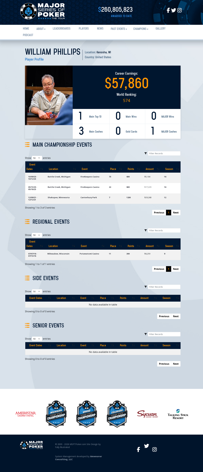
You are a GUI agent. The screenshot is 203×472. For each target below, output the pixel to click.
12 (165, 197)
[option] (25, 414)
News (100, 28)
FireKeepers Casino (90, 176)
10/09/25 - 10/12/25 (32, 177)
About (40, 29)
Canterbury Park (89, 197)
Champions (139, 29)
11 (110, 253)
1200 (128, 197)
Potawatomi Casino (89, 253)
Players (84, 28)
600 (128, 176)
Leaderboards (61, 28)
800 (128, 187)
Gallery (161, 28)
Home (26, 28)
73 (110, 176)
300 (128, 253)
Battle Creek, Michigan (59, 176)
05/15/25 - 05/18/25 (32, 188)
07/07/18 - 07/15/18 (32, 254)
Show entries (38, 158)
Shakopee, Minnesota (59, 197)
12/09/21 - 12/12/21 (32, 198)
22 (110, 187)
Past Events (118, 29)
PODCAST (28, 35)
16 (165, 176)
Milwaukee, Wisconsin (58, 253)
